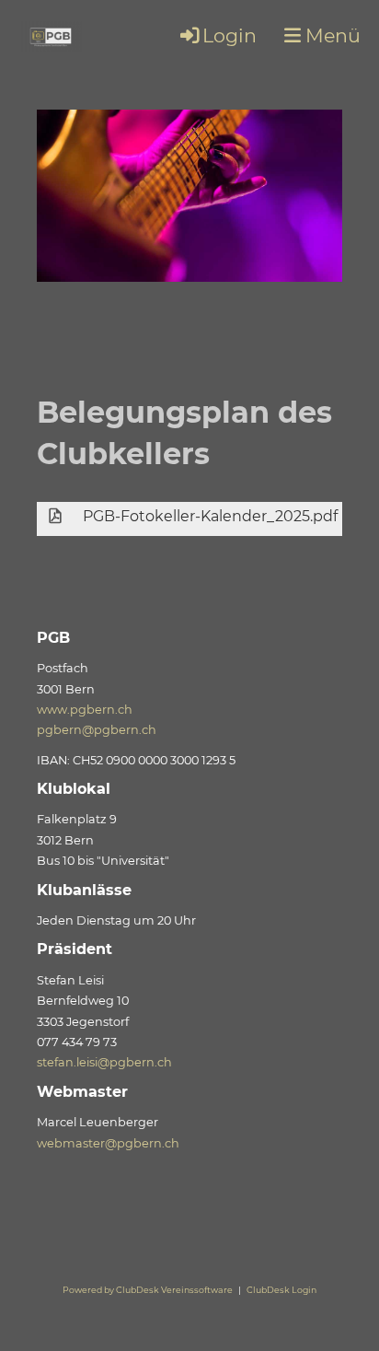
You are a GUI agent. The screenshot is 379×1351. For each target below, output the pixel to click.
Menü (331, 35)
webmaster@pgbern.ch (108, 1143)
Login (229, 35)
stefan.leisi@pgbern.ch (104, 1062)
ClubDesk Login (281, 1290)
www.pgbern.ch (84, 709)
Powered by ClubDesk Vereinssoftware (148, 1290)
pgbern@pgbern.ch (96, 730)
